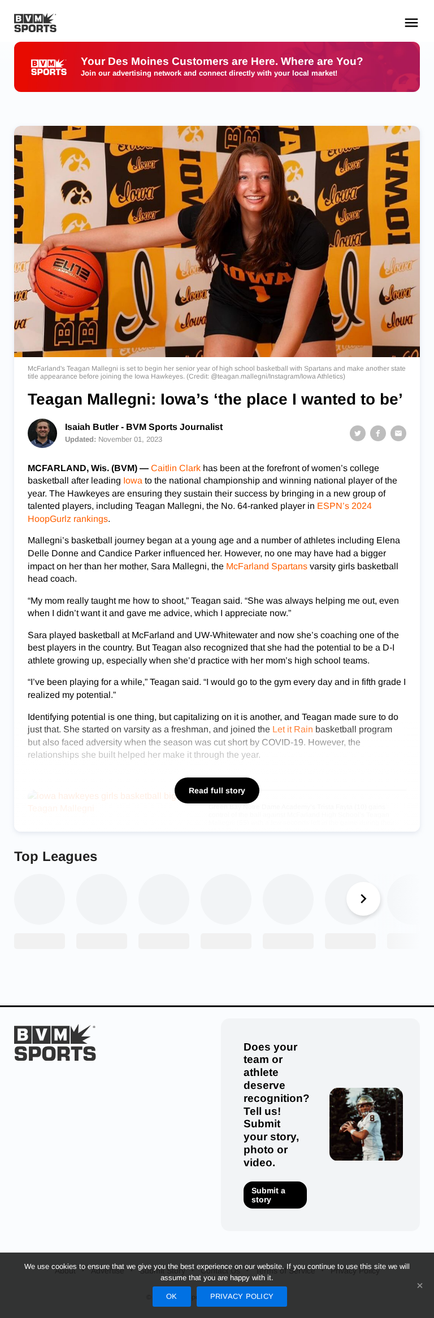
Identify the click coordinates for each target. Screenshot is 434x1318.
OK (171, 1296)
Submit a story (268, 1195)
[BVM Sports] (55, 1042)
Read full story (217, 790)
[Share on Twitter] (358, 433)
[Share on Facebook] (378, 433)
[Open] (411, 22)
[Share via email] (398, 433)
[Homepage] (35, 23)
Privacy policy (242, 1296)
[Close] (420, 1285)
